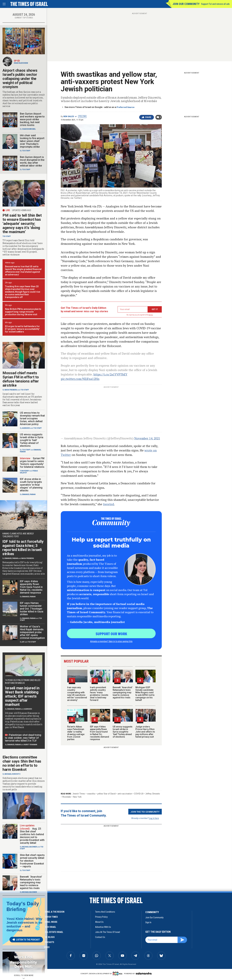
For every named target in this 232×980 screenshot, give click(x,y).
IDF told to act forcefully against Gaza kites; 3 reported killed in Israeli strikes (22, 547)
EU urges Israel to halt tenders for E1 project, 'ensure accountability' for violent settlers (22, 329)
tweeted (108, 504)
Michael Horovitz (13, 774)
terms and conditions (105, 912)
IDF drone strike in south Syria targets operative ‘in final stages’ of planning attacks (31, 485)
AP (23, 642)
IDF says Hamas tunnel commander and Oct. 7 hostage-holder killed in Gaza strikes (31, 608)
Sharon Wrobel (29, 129)
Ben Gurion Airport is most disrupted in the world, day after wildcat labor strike (32, 161)
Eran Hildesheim (21, 63)
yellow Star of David (106, 793)
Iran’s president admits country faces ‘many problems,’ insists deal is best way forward (99, 693)
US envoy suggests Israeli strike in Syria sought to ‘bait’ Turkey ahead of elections (122, 731)
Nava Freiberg (11, 390)
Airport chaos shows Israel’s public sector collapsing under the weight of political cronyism (20, 78)
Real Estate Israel (53, 932)
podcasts (49, 942)
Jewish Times (78, 793)
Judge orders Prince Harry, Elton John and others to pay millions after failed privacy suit (145, 731)
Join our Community (186, 4)
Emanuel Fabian (29, 494)
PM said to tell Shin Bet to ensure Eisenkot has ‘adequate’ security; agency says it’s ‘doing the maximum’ (22, 223)
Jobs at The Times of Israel (107, 932)
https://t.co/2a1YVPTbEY (110, 374)
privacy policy (101, 917)
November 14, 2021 (147, 438)
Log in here (154, 818)
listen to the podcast (28, 939)
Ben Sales (68, 116)
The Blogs (49, 937)
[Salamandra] (144, 973)
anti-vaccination (125, 793)
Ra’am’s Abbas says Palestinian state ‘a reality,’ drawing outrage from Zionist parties (75, 733)
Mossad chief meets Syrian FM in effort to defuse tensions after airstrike (21, 379)
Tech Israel (50, 927)
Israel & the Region (54, 912)
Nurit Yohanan (30, 744)
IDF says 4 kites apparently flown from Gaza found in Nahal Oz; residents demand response (99, 733)
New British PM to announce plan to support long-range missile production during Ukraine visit (23, 312)
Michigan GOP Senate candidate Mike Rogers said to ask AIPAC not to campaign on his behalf (145, 693)
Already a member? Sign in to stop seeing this (111, 641)
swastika (91, 793)
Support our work (111, 633)
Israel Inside (50, 922)
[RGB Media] (118, 973)
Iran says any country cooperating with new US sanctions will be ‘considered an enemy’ (77, 693)
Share (148, 117)
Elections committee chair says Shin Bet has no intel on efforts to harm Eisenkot (22, 763)
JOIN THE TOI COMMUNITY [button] (145, 811)
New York (77, 797)
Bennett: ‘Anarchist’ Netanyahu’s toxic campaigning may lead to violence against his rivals (122, 692)
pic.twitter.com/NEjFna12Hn (80, 379)
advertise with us (103, 927)
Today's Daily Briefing (22, 906)
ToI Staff (26, 151)
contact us (100, 937)
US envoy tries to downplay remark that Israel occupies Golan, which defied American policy (32, 418)
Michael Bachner (29, 847)
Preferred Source (125, 107)
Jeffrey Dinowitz (152, 793)
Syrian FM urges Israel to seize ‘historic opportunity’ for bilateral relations (32, 462)
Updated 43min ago (21, 210)
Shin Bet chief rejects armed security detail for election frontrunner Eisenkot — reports (32, 861)
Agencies (26, 428)
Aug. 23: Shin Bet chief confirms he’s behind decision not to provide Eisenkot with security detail (32, 835)
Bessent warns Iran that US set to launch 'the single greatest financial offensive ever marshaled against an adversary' (23, 270)
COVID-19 (138, 793)
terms (151, 315)
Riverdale (66, 797)
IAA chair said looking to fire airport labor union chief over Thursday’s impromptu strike (32, 141)
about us (99, 922)
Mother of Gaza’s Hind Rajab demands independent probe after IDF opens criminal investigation (32, 632)
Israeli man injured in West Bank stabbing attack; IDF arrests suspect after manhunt (22, 696)
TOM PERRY (24, 471)
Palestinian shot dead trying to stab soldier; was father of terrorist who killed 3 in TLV (23, 737)
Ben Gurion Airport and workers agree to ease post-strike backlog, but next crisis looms (32, 119)
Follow (82, 116)
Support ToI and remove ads (215, 4)
